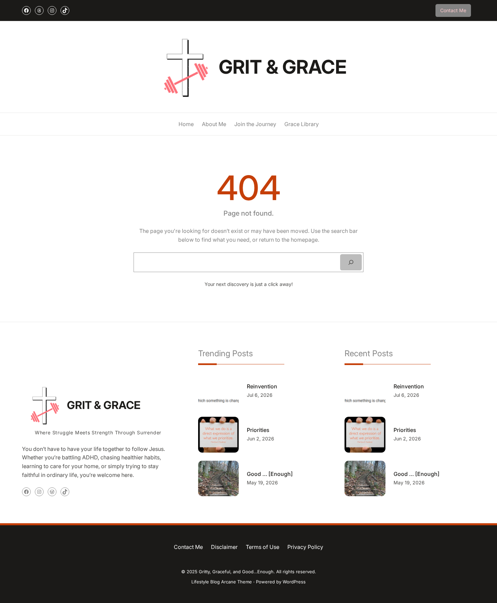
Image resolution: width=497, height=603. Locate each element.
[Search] (351, 262)
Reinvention (262, 386)
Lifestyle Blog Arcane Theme (221, 581)
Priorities (258, 430)
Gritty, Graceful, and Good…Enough (236, 571)
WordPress (294, 581)
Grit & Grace (283, 66)
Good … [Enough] (270, 474)
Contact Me (453, 10)
